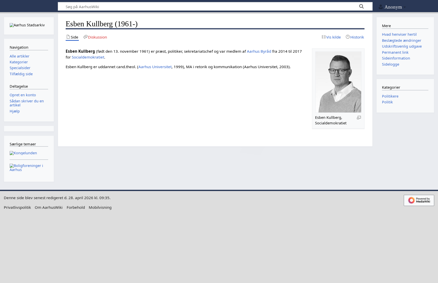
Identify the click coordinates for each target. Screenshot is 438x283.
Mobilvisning (100, 207)
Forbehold (76, 207)
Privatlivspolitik (17, 207)
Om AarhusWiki (49, 207)
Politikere (390, 96)
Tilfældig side (21, 73)
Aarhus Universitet (155, 66)
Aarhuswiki (29, 6)
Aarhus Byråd (259, 51)
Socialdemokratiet (88, 57)
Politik (387, 102)
